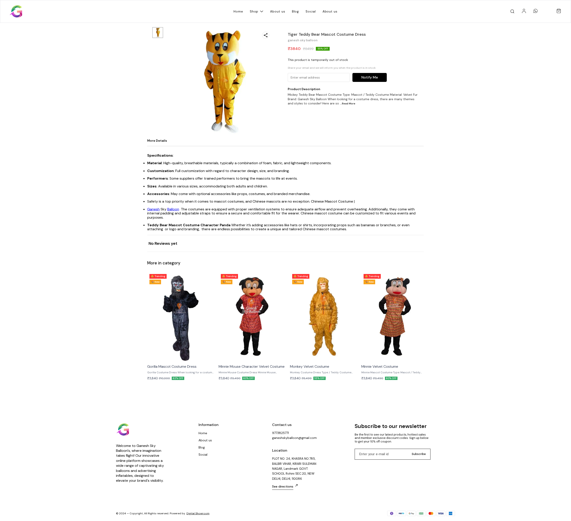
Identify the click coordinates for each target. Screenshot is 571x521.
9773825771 (280, 433)
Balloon (173, 209)
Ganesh (153, 209)
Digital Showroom (197, 513)
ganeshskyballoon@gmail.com (294, 438)
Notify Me (369, 77)
